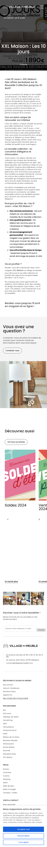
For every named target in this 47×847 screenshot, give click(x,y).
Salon (5, 782)
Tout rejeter (23, 842)
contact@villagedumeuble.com (19, 663)
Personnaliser (24, 836)
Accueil (7, 15)
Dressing (6, 779)
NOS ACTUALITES (19, 15)
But (4, 710)
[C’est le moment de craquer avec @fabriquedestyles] (37, 598)
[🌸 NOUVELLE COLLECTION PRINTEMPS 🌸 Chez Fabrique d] (9, 598)
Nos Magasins (9, 706)
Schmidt (6, 750)
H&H (5, 723)
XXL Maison (18, 270)
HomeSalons (8, 727)
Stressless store (9, 754)
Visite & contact (11, 800)
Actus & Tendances (11, 688)
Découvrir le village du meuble (17, 680)
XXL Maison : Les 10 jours (14, 18)
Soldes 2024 (15, 505)
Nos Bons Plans (9, 691)
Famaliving (7, 720)
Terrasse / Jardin (10, 792)
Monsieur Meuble (10, 740)
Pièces (5, 765)
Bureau (6, 769)
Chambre (7, 772)
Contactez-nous (12, 350)
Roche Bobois (8, 747)
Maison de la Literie (11, 737)
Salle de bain (8, 786)
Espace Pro (7, 695)
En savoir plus (11, 581)
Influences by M (9, 730)
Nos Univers (8, 685)
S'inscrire (41, 630)
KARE (5, 733)
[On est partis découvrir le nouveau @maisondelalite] (23, 598)
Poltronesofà (8, 744)
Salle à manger (9, 789)
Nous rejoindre (9, 804)
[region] (23, 826)
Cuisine (6, 776)
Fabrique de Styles (10, 717)
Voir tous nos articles (16, 442)
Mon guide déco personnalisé (15, 698)
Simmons (7, 713)
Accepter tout (23, 829)
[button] (8, 519)
